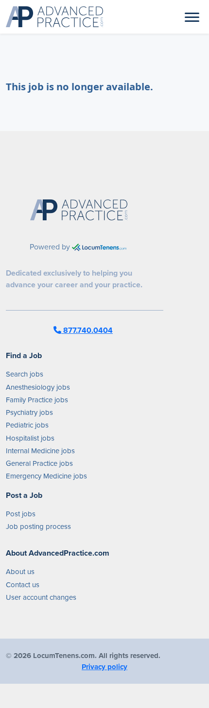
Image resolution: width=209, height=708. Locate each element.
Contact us (22, 584)
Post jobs (20, 514)
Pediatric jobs (27, 425)
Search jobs (24, 374)
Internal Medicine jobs (40, 450)
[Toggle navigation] (192, 16)
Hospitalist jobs (30, 438)
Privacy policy (104, 666)
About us (20, 571)
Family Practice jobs (37, 400)
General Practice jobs (39, 463)
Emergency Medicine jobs (46, 476)
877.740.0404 (87, 330)
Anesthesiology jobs (38, 387)
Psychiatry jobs (29, 412)
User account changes (41, 597)
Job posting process (38, 526)
